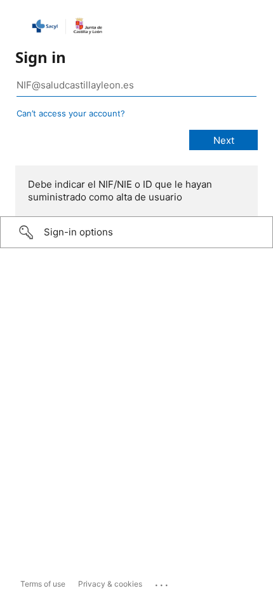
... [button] (162, 582)
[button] (136, 232)
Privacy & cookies (110, 584)
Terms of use (42, 584)
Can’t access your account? (71, 113)
